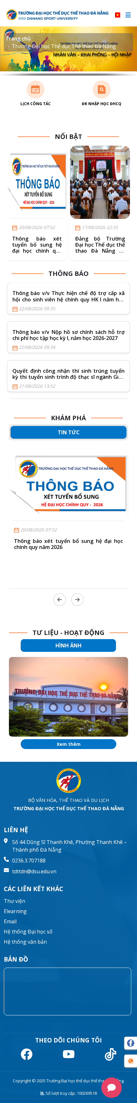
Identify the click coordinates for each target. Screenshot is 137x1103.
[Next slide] (77, 599)
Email (10, 921)
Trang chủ (18, 38)
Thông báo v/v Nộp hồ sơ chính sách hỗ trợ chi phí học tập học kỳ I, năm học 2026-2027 (68, 335)
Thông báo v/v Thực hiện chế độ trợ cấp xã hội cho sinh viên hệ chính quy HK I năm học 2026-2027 (68, 299)
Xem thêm (69, 744)
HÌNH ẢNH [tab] (68, 645)
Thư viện (14, 901)
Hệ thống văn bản (25, 941)
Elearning (15, 911)
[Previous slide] (59, 599)
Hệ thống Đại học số (28, 931)
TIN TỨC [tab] (69, 432)
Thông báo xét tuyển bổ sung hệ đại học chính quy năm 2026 (37, 248)
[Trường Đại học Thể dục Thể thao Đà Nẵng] (58, 14)
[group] (68, 697)
